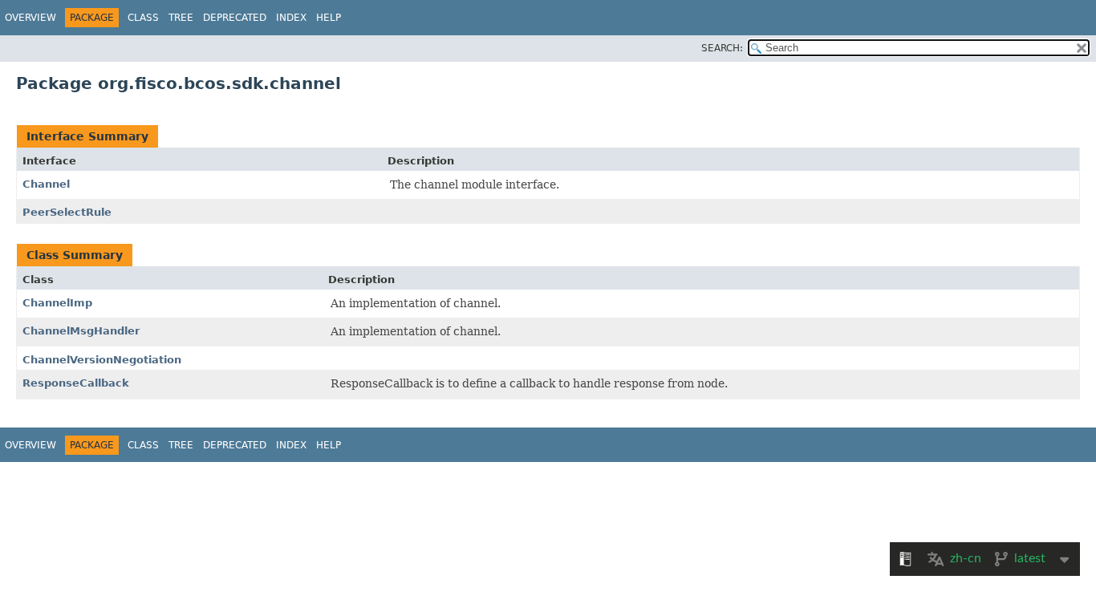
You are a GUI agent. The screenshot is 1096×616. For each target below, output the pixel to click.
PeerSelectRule (67, 212)
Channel (46, 184)
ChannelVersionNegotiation (101, 360)
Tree (180, 17)
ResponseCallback (75, 383)
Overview (30, 17)
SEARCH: (722, 48)
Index (291, 17)
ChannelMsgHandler (81, 331)
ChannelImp (57, 303)
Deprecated (234, 17)
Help (328, 17)
